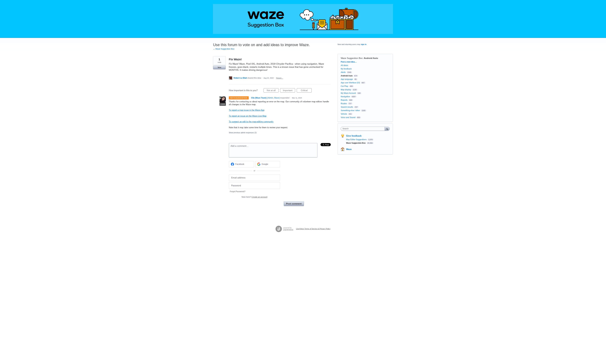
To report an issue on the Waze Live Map (247, 116)
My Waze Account (348, 93)
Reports (344, 100)
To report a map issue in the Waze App (246, 110)
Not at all (273, 91)
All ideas (344, 65)
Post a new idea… (349, 62)
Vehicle (344, 114)
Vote (219, 67)
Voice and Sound (348, 117)
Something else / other (350, 110)
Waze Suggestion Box (351, 58)
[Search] (387, 129)
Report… (279, 78)
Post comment (294, 203)
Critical (306, 91)
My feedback (346, 69)
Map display (346, 90)
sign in (363, 44)
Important (289, 91)
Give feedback (354, 136)
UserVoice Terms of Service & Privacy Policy (313, 229)
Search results (347, 107)
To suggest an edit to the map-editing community (251, 121)
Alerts (343, 72)
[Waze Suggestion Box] (303, 19)
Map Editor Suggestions (356, 139)
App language (347, 79)
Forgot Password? (237, 191)
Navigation (345, 97)
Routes (344, 103)
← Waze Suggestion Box (223, 49)
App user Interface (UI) (350, 83)
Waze (349, 149)
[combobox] (363, 129)
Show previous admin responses (243, 133)
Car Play (344, 86)
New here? (254, 197)
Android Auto (371, 58)
